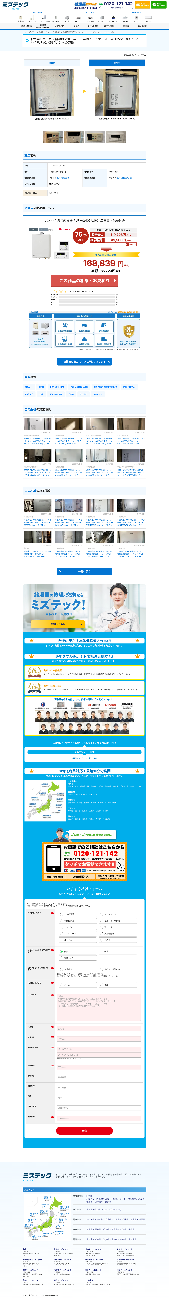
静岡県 (89, 1229)
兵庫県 (98, 1239)
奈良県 (123, 1239)
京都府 (115, 1239)
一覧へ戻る (84, 571)
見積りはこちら (58, 624)
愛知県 (98, 1229)
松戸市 (41, 387)
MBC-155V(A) (129, 387)
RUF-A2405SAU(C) (124, 178)
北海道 (89, 1196)
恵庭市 (141, 1199)
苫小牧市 (99, 1202)
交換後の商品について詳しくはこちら (85, 361)
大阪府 (89, 1239)
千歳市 (89, 1202)
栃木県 (133, 1219)
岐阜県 (106, 1229)
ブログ (76, 26)
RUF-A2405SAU (63, 178)
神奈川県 (90, 1219)
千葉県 (71, 394)
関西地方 (77, 1239)
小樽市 (114, 1199)
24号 (41, 394)
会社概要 (125, 26)
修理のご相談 (109, 26)
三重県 (115, 1229)
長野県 (131, 1229)
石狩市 (123, 1199)
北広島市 (132, 1199)
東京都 (100, 1219)
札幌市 (102, 1199)
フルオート (97, 394)
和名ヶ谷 (28, 387)
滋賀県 (106, 1239)
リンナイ (83, 394)
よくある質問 (93, 26)
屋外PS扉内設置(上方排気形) (105, 387)
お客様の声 (59, 26)
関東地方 (77, 1219)
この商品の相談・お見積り (84, 280)
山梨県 (123, 1229)
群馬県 (142, 1219)
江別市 (108, 1202)
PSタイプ (29, 394)
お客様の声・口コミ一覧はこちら (84, 758)
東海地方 (77, 1229)
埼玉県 (117, 1219)
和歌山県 (132, 1239)
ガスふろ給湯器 (56, 394)
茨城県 (125, 1219)
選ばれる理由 (26, 26)
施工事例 (43, 26)
